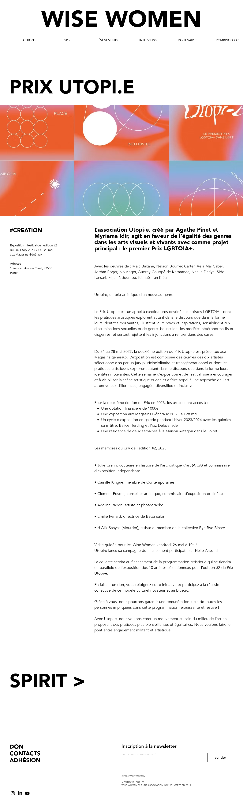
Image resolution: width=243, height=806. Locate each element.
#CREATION (26, 230)
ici (216, 550)
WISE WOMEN (121, 19)
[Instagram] (13, 793)
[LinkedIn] (20, 793)
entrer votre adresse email (138, 754)
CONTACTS (25, 753)
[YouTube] (27, 793)
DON (16, 747)
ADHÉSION (25, 760)
